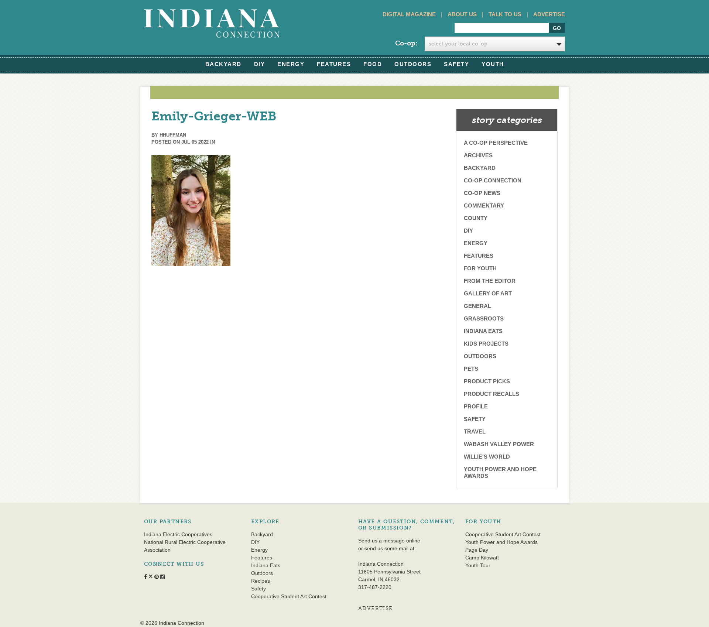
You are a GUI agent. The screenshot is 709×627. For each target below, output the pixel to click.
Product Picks (487, 381)
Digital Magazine (409, 14)
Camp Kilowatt (482, 558)
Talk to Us (505, 14)
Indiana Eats (483, 331)
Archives (478, 155)
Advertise (549, 14)
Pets (471, 369)
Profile (476, 406)
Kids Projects (486, 343)
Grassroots (484, 318)
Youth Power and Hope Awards (500, 472)
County (475, 218)
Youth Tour (477, 565)
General (477, 306)
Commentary (484, 205)
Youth (493, 64)
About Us (462, 14)
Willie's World (487, 456)
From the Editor (490, 281)
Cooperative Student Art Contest (288, 596)
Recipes (260, 581)
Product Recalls (491, 394)
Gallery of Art (488, 293)
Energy (290, 64)
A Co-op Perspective (496, 143)
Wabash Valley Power (499, 444)
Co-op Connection (492, 180)
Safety (456, 64)
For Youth (480, 268)
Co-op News (482, 193)
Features (334, 64)
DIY (259, 64)
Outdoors (412, 64)
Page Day (476, 550)
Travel (475, 431)
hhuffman (173, 135)
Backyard (223, 64)
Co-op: (406, 43)
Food (372, 64)
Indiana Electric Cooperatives (178, 534)
